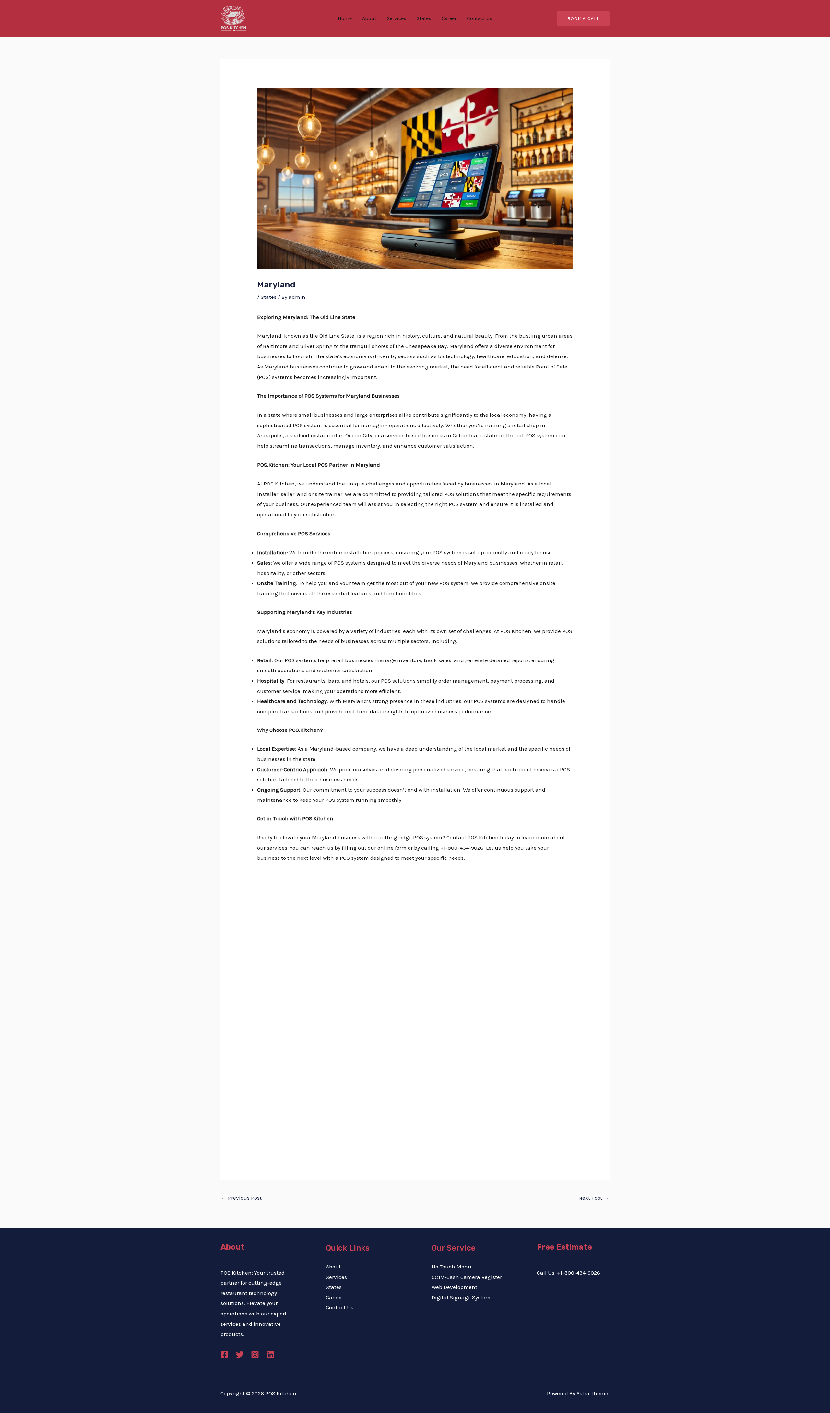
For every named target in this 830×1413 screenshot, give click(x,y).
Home (345, 18)
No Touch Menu (451, 1266)
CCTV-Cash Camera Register (467, 1277)
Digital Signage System (461, 1297)
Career (449, 18)
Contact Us (479, 18)
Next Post (593, 1198)
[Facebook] (224, 1354)
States (424, 18)
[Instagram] (255, 1354)
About (369, 18)
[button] (583, 18)
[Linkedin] (270, 1354)
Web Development (454, 1287)
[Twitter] (240, 1354)
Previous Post (241, 1198)
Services (396, 18)
